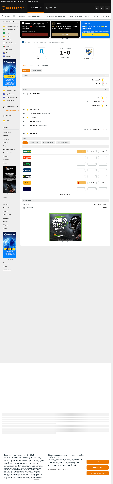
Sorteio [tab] (45, 65)
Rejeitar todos (97, 467)
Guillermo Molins (35, 113)
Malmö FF (40, 58)
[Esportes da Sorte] (27, 189)
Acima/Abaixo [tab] (35, 142)
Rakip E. (32, 121)
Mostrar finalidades (97, 473)
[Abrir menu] (107, 8)
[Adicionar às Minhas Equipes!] (33, 52)
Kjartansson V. (42, 125)
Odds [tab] (31, 65)
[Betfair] (27, 183)
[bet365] (27, 151)
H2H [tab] (38, 65)
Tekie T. (89, 102)
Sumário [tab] (26, 71)
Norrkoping (88, 58)
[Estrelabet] (27, 170)
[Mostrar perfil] (41, 52)
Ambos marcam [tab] (48, 142)
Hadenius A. (96, 102)
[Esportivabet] (27, 157)
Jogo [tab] (25, 65)
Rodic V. (38, 121)
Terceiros (36, 479)
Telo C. (98, 84)
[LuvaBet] (27, 164)
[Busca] (97, 8)
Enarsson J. (96, 129)
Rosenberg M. (46, 113)
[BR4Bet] (27, 176)
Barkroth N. (91, 84)
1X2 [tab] (25, 142)
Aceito (97, 462)
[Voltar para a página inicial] (14, 8)
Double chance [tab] (63, 142)
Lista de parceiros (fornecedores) (58, 469)
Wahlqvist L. (88, 129)
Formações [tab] (37, 71)
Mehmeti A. (34, 125)
